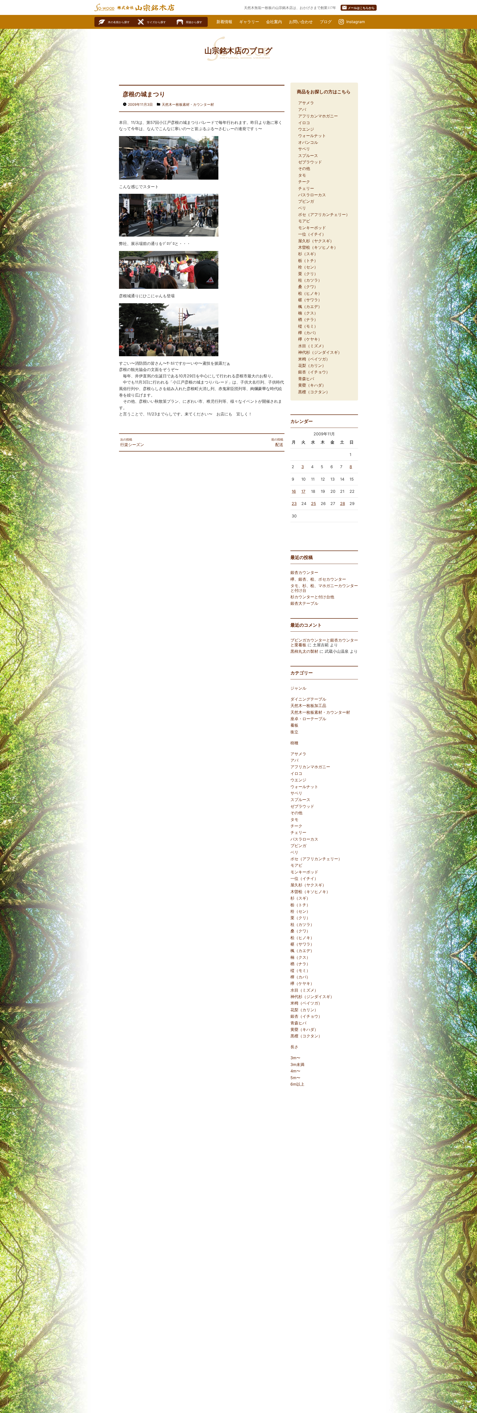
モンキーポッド (312, 227)
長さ (294, 1046)
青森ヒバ (306, 378)
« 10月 (296, 530)
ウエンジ (306, 129)
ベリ (302, 207)
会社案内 (274, 21)
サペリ (304, 148)
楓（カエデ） (310, 306)
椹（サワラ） (310, 299)
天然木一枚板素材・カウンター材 (188, 104)
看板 (294, 725)
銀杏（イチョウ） (314, 371)
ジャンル (298, 688)
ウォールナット (312, 135)
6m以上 (297, 1084)
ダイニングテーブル (308, 699)
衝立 (294, 731)
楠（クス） (308, 312)
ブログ (326, 21)
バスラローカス (312, 194)
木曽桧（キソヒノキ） (318, 247)
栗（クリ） (308, 273)
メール (358, 7)
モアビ (304, 220)
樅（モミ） (308, 326)
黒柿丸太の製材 (304, 651)
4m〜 (295, 1070)
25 (313, 503)
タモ (302, 175)
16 (294, 491)
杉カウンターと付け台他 (312, 596)
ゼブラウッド (310, 161)
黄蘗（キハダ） (312, 385)
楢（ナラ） (308, 319)
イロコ (304, 122)
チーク (304, 181)
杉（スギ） (308, 253)
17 (303, 491)
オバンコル (308, 142)
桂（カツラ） (310, 280)
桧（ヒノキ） (310, 293)
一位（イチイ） (312, 234)
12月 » (312, 530)
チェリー (306, 188)
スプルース (308, 155)
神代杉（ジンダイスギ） (320, 352)
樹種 (294, 742)
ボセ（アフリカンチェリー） (324, 214)
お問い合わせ (301, 21)
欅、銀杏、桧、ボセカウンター (318, 579)
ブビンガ (306, 201)
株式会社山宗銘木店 (145, 7)
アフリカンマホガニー (318, 115)
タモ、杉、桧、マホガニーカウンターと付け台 (324, 588)
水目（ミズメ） (312, 345)
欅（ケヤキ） (310, 339)
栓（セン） (308, 266)
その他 (304, 168)
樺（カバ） (308, 332)
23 (294, 503)
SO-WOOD (104, 7)
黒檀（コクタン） (314, 391)
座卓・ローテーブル (308, 718)
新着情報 (224, 21)
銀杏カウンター (304, 572)
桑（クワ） (308, 286)
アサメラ (306, 102)
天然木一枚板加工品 (308, 705)
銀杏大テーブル (304, 603)
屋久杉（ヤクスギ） (316, 240)
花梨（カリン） (312, 365)
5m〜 (295, 1077)
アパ (302, 109)
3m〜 (295, 1057)
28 (342, 503)
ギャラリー (249, 21)
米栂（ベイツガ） (314, 358)
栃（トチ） (308, 260)
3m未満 (297, 1064)
